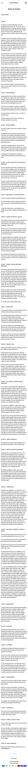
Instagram (15, 758)
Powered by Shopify (14, 763)
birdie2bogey (14, 3)
